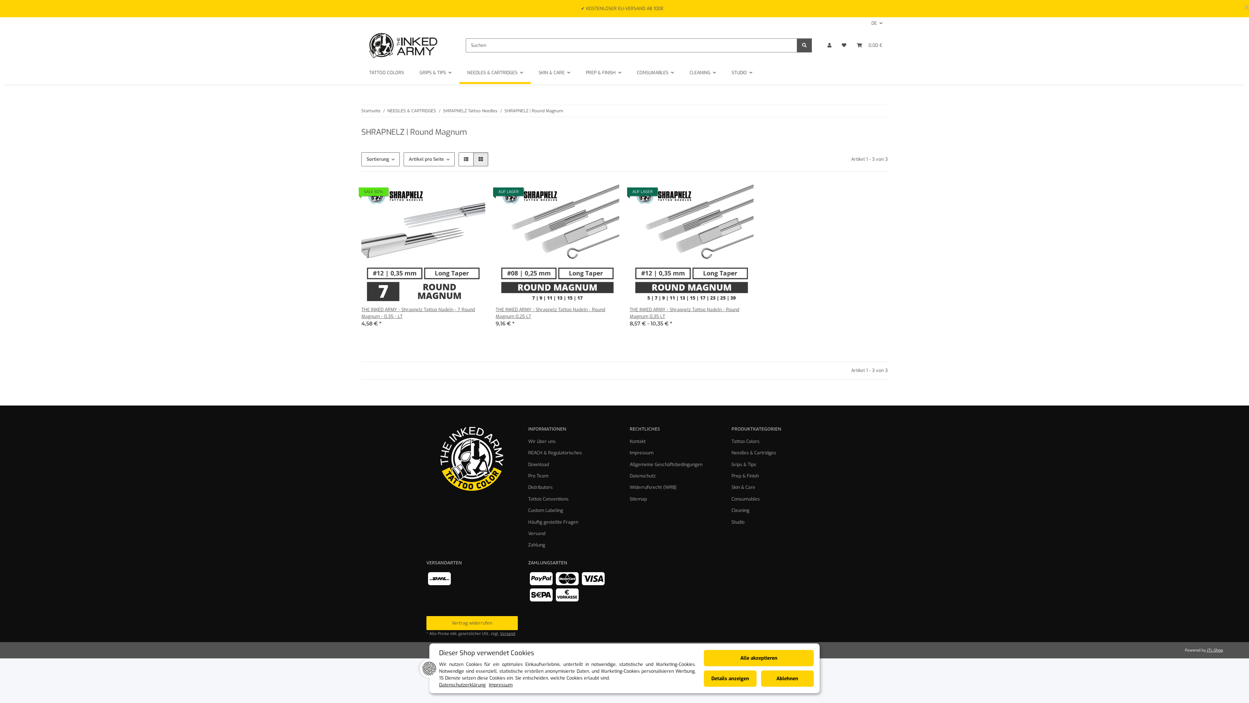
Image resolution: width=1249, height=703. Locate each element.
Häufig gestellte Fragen (553, 522)
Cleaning (740, 510)
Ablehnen (787, 678)
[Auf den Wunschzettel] (474, 193)
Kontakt (638, 441)
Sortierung (378, 159)
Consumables (746, 499)
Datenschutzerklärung (462, 685)
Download (538, 465)
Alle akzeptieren (758, 658)
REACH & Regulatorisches (555, 453)
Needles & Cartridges (754, 453)
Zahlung (536, 545)
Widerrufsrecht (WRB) (653, 487)
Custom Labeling (545, 510)
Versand (536, 534)
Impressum (641, 453)
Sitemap (638, 499)
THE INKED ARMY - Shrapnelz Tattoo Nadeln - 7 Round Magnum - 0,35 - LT (418, 313)
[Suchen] (804, 45)
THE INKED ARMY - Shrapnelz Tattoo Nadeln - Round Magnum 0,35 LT (684, 313)
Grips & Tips (744, 465)
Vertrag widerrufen (472, 623)
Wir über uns (542, 441)
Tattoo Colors (745, 441)
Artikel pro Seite (426, 159)
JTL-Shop (1215, 650)
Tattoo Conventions (548, 499)
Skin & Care (743, 487)
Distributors (540, 487)
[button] (829, 45)
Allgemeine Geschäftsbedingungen (666, 465)
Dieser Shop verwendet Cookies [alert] (486, 653)
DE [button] (874, 23)
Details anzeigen (730, 678)
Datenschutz (643, 476)
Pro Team (538, 476)
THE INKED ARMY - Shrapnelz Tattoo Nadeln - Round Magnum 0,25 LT (550, 313)
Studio (738, 522)
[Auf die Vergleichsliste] (457, 193)
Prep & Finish (745, 476)
